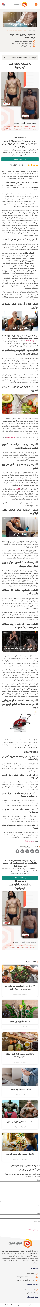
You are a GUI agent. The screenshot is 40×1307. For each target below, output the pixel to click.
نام (39, 1205)
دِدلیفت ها (30, 341)
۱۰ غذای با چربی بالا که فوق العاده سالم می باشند (20, 1055)
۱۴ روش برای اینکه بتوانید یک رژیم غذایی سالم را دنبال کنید (20, 987)
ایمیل (38, 1213)
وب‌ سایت (37, 1221)
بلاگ (30, 30)
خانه (34, 30)
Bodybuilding (29, 841)
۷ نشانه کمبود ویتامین (20, 1021)
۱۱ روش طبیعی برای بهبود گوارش (20, 1154)
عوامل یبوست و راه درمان (20, 1089)
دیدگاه (37, 1180)
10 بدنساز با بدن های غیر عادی (20, 1121)
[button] (4, 57)
